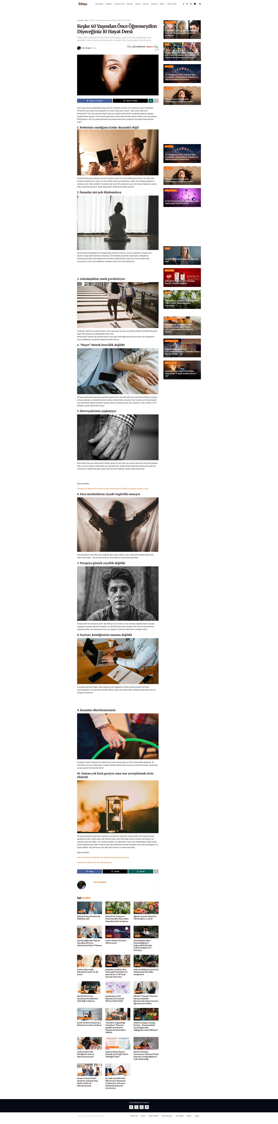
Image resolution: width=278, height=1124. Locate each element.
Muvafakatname (167, 1116)
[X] (187, 4)
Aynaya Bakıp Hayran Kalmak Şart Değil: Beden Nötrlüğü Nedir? (116, 1054)
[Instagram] (191, 4)
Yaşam (138, 4)
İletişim (197, 1116)
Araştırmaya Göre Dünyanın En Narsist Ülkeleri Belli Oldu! (114, 998)
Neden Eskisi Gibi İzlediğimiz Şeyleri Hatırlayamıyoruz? (85, 1054)
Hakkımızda (134, 1116)
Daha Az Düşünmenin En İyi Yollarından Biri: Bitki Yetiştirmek (146, 972)
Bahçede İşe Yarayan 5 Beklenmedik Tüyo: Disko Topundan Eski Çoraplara (117, 918)
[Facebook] (183, 4)
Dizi (80, 1047)
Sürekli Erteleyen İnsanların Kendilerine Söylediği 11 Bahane (87, 998)
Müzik (109, 936)
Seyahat (154, 4)
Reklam (189, 1116)
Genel (109, 1074)
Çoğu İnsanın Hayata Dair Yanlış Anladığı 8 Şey (94, 862)
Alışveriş (130, 4)
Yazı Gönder (171, 4)
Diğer (162, 4)
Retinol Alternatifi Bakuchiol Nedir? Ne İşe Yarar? (87, 972)
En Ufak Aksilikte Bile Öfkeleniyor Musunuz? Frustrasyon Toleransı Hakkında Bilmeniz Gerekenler (115, 1083)
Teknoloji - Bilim (85, 1018)
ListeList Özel (119, 4)
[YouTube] (195, 4)
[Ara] (200, 4)
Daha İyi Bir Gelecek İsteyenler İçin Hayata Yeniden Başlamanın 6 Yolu (103, 857)
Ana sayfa (80, 20)
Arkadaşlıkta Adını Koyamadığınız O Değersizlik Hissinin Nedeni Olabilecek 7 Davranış (143, 945)
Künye (143, 1116)
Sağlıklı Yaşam (112, 1047)
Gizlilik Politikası (153, 1116)
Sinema (146, 4)
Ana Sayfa (99, 4)
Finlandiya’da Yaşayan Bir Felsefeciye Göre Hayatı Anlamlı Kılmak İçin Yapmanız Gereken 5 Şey (112, 489)
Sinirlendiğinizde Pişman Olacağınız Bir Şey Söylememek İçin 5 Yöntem (89, 942)
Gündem (109, 4)
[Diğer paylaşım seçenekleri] (156, 101)
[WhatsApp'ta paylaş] (150, 101)
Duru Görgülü (86, 48)
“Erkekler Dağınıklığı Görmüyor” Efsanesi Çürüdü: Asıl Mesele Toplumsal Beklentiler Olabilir (115, 1028)
